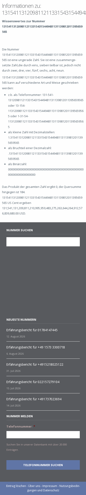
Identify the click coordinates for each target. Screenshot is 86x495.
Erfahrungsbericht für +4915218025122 (34, 364)
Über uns (34, 486)
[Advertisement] (44, 282)
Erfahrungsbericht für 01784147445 (32, 330)
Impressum (49, 486)
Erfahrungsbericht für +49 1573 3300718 (35, 347)
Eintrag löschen (16, 486)
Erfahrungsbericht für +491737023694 (33, 399)
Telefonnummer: (20, 426)
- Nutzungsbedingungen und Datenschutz (53, 488)
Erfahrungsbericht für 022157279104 (32, 382)
